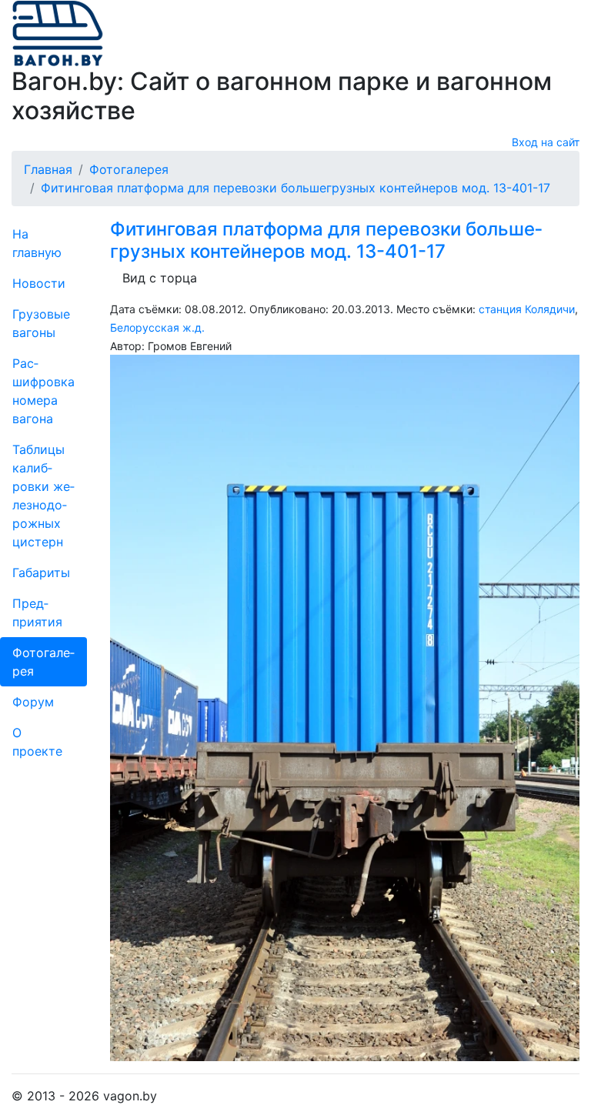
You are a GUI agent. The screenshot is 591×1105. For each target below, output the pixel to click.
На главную (37, 243)
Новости (38, 283)
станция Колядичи (527, 308)
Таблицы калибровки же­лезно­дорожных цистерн (43, 495)
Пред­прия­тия (37, 612)
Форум (33, 701)
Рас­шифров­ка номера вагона (43, 391)
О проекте (37, 742)
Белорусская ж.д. (157, 327)
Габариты (41, 572)
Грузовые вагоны (41, 323)
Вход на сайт (545, 142)
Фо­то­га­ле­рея (43, 662)
